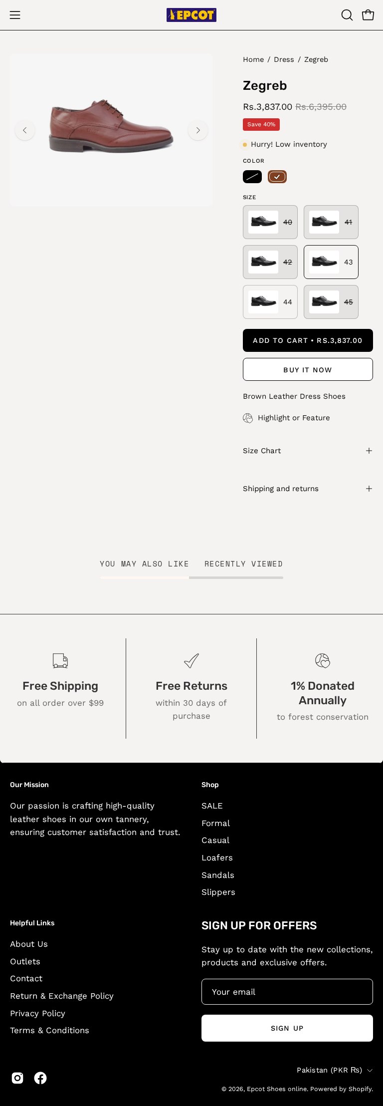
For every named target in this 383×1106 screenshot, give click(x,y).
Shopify (360, 1089)
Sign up (287, 1028)
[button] (346, 15)
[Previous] (25, 130)
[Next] (198, 130)
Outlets (25, 961)
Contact (26, 978)
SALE (212, 806)
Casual (215, 840)
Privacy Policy (37, 1013)
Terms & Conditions (49, 1030)
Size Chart (262, 450)
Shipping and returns (281, 488)
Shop (210, 785)
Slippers (218, 892)
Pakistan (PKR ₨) (329, 1070)
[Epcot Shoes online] (191, 15)
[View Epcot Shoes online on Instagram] (17, 1078)
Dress (284, 59)
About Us (29, 944)
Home (253, 59)
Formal (215, 823)
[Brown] (277, 176)
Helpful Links (32, 923)
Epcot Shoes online (277, 1089)
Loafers (217, 857)
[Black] (252, 176)
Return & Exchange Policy (62, 996)
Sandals (217, 875)
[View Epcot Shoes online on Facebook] (40, 1078)
